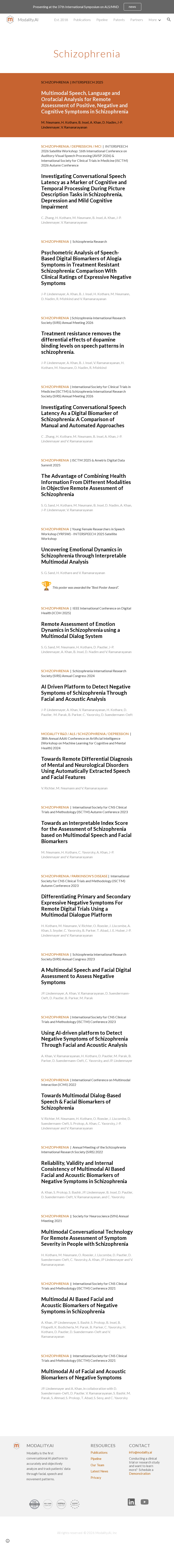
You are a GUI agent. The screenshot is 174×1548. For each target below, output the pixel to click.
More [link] (153, 20)
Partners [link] (136, 20)
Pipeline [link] (102, 20)
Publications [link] (82, 20)
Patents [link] (119, 20)
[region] (87, 7)
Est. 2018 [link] (61, 20)
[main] (87, 46)
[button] (169, 19)
